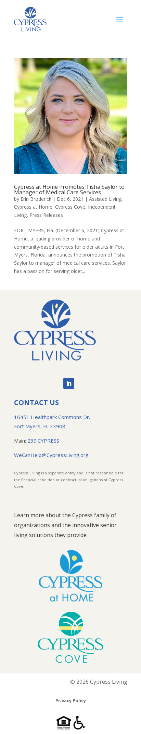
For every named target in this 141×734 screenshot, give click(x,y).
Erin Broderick (36, 199)
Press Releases (46, 215)
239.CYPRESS (43, 440)
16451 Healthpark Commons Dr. (52, 417)
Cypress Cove (70, 207)
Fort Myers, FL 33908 (39, 426)
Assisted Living (105, 199)
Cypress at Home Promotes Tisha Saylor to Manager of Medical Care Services (69, 189)
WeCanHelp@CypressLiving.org (51, 454)
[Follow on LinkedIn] (68, 383)
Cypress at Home (33, 207)
